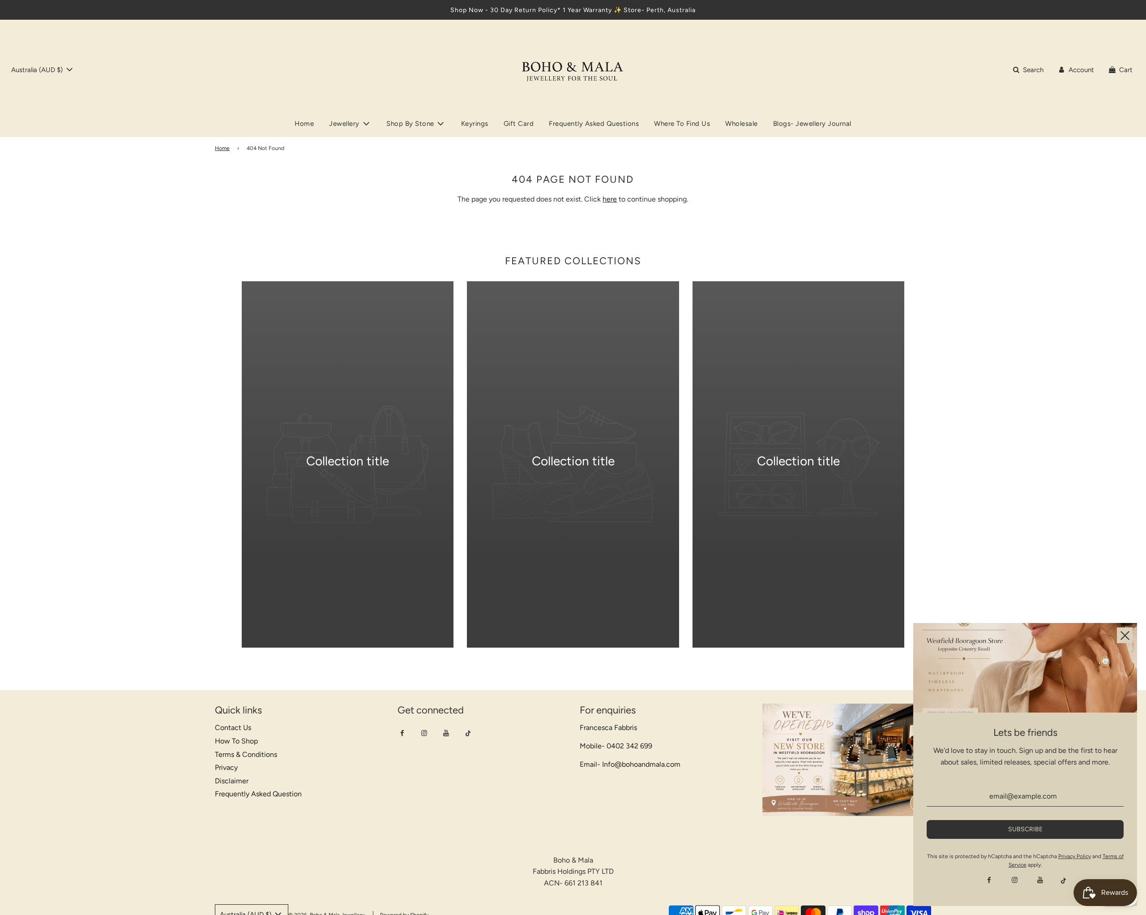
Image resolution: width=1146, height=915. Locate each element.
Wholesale (741, 124)
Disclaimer (231, 781)
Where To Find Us (682, 124)
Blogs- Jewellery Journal (812, 124)
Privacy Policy (1074, 856)
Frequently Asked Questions (594, 124)
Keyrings (474, 124)
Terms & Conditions (246, 754)
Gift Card (519, 124)
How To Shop (236, 741)
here (610, 199)
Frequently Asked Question (258, 794)
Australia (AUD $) (37, 70)
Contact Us (233, 727)
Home (304, 124)
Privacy (226, 767)
